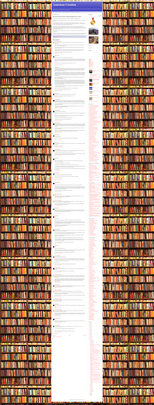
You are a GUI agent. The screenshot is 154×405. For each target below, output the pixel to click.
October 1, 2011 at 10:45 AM (58, 213)
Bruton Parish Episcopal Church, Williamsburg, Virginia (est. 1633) (94, 186)
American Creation (64, 4)
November (91, 341)
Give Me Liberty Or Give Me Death (93, 101)
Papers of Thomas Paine (92, 150)
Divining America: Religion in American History (95, 122)
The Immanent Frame (91, 306)
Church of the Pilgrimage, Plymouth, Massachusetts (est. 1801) (93, 187)
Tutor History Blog (91, 313)
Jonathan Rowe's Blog (91, 275)
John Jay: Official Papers (92, 136)
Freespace (90, 266)
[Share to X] (65, 36)
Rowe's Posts (56, 37)
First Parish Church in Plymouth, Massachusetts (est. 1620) (94, 200)
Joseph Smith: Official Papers (92, 139)
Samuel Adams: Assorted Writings (93, 156)
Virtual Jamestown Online (92, 235)
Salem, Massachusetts (91, 233)
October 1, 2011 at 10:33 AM (58, 205)
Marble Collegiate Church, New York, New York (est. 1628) (95, 207)
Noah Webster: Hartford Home (92, 228)
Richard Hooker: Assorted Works (93, 154)
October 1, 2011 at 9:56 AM (58, 191)
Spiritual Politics (91, 299)
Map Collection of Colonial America (93, 145)
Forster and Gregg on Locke (93, 348)
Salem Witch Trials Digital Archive (93, 155)
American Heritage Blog (92, 244)
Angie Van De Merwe (57, 41)
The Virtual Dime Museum (92, 310)
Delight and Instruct (91, 261)
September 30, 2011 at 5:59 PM (58, 90)
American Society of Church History (93, 168)
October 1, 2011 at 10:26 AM (58, 197)
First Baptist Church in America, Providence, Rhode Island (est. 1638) (94, 191)
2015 (90, 335)
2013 (90, 337)
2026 (90, 323)
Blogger (83, 399)
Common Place (91, 259)
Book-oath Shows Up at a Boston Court (94, 349)
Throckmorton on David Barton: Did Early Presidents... (95, 353)
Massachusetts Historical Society (93, 172)
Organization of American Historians (93, 175)
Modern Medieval (91, 279)
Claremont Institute (91, 170)
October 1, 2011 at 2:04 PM (58, 287)
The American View (91, 178)
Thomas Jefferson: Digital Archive (93, 160)
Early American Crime (92, 263)
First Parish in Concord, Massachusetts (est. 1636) (95, 201)
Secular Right (90, 297)
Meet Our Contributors (58, 12)
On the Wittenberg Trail (92, 285)
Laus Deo (94, 87)
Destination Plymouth (91, 221)
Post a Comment (56, 333)
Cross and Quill (91, 260)
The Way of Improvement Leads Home (93, 311)
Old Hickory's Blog (91, 283)
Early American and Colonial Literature (93, 124)
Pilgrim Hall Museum (91, 230)
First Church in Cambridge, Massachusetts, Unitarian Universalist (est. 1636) (94, 195)
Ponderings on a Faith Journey (92, 288)
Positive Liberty (91, 289)
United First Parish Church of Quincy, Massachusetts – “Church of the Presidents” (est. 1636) (94, 216)
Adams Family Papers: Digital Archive (93, 105)
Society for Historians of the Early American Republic (94, 177)
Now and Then (91, 282)
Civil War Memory (91, 258)
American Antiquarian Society (92, 166)
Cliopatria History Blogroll (92, 117)
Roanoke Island (91, 232)
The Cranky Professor (91, 304)
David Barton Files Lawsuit (93, 361)
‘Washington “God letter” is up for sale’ (96, 91)
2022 (90, 327)
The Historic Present (91, 305)
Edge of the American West (92, 264)
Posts (90, 46)
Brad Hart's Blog (91, 255)
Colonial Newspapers (91, 119)
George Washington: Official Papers (93, 128)
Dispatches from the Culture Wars (93, 262)
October (91, 342)
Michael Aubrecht (92, 64)
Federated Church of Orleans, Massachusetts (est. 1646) (94, 189)
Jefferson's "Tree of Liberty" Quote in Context (97, 71)
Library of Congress (91, 144)
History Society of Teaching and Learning (94, 171)
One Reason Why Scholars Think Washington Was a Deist (95, 345)
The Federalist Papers (91, 158)
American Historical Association (93, 167)
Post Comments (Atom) (58, 336)
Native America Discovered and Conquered (94, 280)
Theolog (90, 312)
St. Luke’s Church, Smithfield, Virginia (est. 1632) (95, 212)
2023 (90, 326)
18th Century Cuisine (91, 239)
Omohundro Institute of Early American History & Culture (95, 174)
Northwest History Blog (92, 281)
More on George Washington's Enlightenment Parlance (95, 369)
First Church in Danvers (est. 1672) (93, 198)
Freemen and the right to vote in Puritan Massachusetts (93, 95)
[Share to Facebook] (66, 36)
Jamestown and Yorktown (92, 227)
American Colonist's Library (92, 108)
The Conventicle (91, 303)
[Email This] (63, 36)
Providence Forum (91, 176)
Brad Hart (91, 60)
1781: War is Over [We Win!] (96, 97)
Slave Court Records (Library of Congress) (94, 157)
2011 (90, 339)
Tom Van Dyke (56, 229)
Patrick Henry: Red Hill (92, 229)
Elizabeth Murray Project (92, 125)
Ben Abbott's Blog (91, 248)
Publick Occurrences (91, 291)
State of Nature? (92, 347)
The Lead (90, 307)
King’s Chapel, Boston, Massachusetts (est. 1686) (95, 205)
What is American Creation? (66, 12)
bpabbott (56, 93)
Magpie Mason (91, 63)
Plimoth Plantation (91, 231)
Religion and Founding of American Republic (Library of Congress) (94, 153)
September (91, 343)
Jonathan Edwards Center (92, 137)
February (91, 390)
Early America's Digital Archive (93, 123)
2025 (90, 324)
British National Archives (92, 115)
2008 (90, 395)
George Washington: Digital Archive (93, 127)
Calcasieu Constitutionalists (92, 257)
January (91, 391)
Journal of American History (92, 140)
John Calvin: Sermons (91, 135)
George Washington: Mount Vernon (93, 223)
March (91, 389)
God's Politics (90, 267)
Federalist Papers (91, 126)
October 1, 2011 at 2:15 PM (58, 296)
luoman (78, 399)
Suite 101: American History (92, 301)
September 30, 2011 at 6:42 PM (58, 107)
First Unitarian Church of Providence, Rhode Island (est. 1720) (94, 203)
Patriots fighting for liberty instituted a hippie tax (95, 376)
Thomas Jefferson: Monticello (92, 234)
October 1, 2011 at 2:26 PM (58, 315)
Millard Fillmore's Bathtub (92, 278)
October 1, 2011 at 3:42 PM (58, 322)
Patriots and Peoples (91, 286)
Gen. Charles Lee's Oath (93, 346)
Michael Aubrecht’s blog (92, 238)
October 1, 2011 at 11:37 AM (58, 226)
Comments (91, 48)
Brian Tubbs (91, 61)
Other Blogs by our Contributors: (75, 12)
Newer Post (54, 335)
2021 (90, 328)
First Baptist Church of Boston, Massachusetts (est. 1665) (95, 192)
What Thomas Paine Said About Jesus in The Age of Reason (96, 79)
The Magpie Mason (91, 308)
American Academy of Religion (93, 165)
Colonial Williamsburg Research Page (93, 120)
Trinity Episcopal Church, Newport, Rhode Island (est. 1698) (95, 214)
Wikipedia (75, 164)
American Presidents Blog (92, 245)
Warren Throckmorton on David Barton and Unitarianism (95, 357)
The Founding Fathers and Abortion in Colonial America (94, 77)
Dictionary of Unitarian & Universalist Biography (95, 121)
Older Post (85, 335)
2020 (90, 329)
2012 (90, 338)
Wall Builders (90, 180)
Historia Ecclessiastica (91, 268)
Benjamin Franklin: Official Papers (93, 113)
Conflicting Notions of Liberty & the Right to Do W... (95, 360)
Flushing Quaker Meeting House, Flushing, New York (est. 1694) (94, 204)
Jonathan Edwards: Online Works (93, 138)
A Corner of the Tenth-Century (92, 240)
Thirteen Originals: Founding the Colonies (94, 159)
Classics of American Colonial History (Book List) (95, 116)
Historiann (90, 269)
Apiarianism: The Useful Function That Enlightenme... (94, 368)
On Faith (90, 284)
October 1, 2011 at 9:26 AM (58, 170)
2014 (90, 336)
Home (53, 12)
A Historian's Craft (91, 241)
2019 (90, 330)
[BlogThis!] (64, 36)
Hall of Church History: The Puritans (93, 129)
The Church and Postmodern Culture (93, 302)
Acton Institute (91, 164)
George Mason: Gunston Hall (92, 222)
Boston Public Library (91, 114)
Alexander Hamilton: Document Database (94, 106)
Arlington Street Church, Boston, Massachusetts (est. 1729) (94, 184)
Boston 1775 (90, 254)
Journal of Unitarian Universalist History (94, 141)
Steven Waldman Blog (91, 300)
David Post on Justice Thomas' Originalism (95, 362)
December (91, 340)
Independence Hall (91, 224)
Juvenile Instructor (91, 276)
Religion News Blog (91, 296)
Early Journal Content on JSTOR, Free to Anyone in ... (94, 372)
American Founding (91, 243)
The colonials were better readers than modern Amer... (95, 366)
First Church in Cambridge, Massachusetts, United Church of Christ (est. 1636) (95, 197)
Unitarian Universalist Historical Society (94, 179)
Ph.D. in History (91, 287)
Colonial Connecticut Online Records (93, 118)
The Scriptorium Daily (92, 309)
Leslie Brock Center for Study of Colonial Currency (94, 143)
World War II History (91, 319)
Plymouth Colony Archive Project (93, 151)
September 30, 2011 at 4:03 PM (58, 64)
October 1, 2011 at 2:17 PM (58, 301)
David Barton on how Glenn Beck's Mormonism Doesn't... (95, 382)
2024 (90, 325)
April (91, 388)
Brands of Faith (91, 256)
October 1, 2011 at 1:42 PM (58, 282)
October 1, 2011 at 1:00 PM (58, 253)
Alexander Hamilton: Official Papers (93, 107)
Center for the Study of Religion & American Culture (94, 169)
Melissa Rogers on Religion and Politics (93, 277)
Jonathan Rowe (56, 99)
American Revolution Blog (92, 246)
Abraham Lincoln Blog (92, 242)
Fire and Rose (90, 265)
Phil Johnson (56, 55)
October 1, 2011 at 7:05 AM (58, 155)
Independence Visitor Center (92, 225)
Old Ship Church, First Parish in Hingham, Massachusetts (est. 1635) (94, 209)
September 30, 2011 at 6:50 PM (58, 120)
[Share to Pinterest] (66, 36)
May (90, 387)
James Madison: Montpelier (92, 226)
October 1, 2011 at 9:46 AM (58, 179)
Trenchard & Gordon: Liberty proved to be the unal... (95, 380)
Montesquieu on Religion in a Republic (96, 83)
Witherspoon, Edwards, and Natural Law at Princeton (95, 364)
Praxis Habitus (91, 290)
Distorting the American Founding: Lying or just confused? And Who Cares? (95, 75)
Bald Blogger (90, 247)
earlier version (72, 95)
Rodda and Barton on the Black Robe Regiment (95, 377)
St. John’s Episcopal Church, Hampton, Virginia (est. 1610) (94, 211)
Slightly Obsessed (91, 298)
